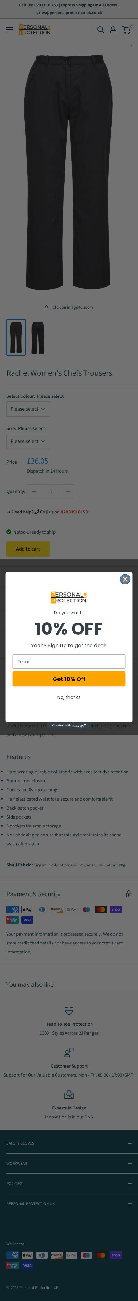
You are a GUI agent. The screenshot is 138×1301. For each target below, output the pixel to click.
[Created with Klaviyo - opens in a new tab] (69, 725)
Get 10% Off (69, 679)
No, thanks (69, 697)
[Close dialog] (125, 579)
